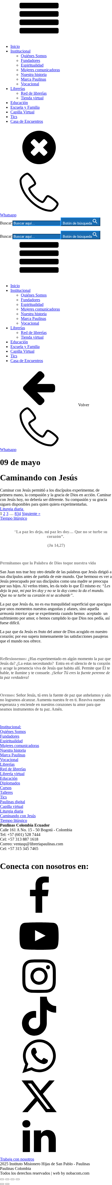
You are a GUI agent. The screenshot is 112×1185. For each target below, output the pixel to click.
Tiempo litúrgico (13, 518)
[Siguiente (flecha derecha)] (7, 1184)
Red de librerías (34, 93)
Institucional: (10, 727)
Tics (13, 116)
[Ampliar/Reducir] (2, 1179)
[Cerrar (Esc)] (18, 1179)
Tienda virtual (32, 98)
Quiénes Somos (34, 56)
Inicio (15, 46)
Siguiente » (31, 513)
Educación (19, 102)
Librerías (17, 88)
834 (18, 513)
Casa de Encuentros (26, 121)
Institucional (20, 51)
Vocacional (30, 84)
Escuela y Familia (25, 107)
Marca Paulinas (33, 79)
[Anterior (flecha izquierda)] (2, 1184)
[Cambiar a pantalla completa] (7, 1179)
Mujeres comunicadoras (40, 70)
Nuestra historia (34, 74)
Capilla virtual (11, 806)
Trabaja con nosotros (17, 1159)
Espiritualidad (32, 65)
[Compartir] (12, 1179)
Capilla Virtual (22, 112)
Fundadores (30, 60)
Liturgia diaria (12, 509)
